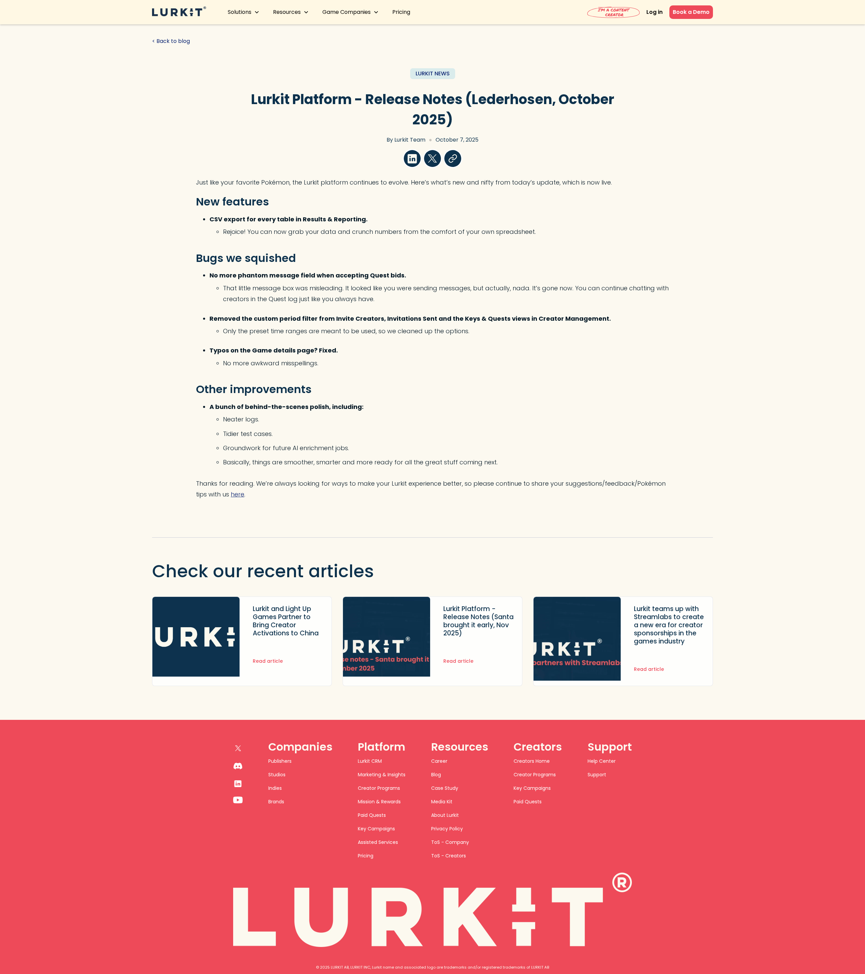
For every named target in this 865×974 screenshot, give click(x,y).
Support (597, 774)
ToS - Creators (448, 855)
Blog (436, 774)
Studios (277, 774)
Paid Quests (372, 815)
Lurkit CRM (370, 761)
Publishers (280, 761)
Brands (276, 801)
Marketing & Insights (381, 774)
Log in (654, 12)
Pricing (401, 12)
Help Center (602, 761)
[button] (243, 12)
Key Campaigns (376, 828)
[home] (179, 12)
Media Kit (441, 801)
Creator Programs (379, 788)
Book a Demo (691, 12)
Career (439, 761)
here (237, 494)
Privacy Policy (447, 828)
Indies (275, 788)
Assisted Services (378, 842)
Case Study (444, 788)
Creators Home (532, 761)
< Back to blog (171, 41)
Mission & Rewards (379, 801)
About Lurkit (445, 815)
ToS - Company (450, 842)
